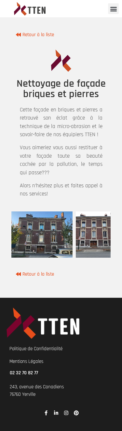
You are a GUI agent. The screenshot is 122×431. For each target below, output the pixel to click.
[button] (113, 8)
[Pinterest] (76, 412)
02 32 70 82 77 (24, 373)
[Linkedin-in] (56, 412)
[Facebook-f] (46, 412)
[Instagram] (66, 412)
